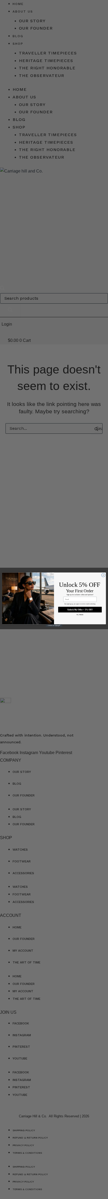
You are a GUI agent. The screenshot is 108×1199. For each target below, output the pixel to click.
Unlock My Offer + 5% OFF (80, 609)
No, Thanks (80, 614)
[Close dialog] (103, 575)
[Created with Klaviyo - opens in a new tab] (54, 625)
